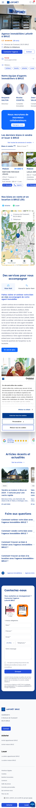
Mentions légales (6, 770)
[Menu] (2, 2)
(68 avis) (16, 41)
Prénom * (9, 631)
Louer (32, 68)
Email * (8, 637)
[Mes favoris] (30, 2)
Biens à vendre (8, 146)
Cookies (3, 774)
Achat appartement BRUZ (9, 740)
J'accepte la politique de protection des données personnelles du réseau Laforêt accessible (16, 665)
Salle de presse (6, 784)
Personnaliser (17, 421)
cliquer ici (7, 681)
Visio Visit (8, 288)
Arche (30, 798)
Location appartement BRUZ (10, 756)
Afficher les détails (24, 409)
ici (11, 667)
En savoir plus (9, 350)
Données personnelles (8, 787)
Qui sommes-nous (7, 790)
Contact (6, 729)
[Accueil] (2, 573)
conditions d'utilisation (23, 686)
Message (8, 185)
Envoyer (18, 671)
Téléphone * (21, 643)
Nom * (8, 625)
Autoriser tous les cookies (18, 415)
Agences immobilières (14, 573)
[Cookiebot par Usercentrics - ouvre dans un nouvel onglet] (26, 379)
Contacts (4, 780)
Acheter (24, 68)
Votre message (11, 649)
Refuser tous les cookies (18, 427)
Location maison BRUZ (8, 760)
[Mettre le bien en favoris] (21, 154)
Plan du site (5, 794)
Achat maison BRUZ (7, 744)
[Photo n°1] (13, 159)
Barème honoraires (12, 777)
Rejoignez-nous (18, 125)
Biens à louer (22, 146)
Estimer (8, 68)
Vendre (16, 68)
